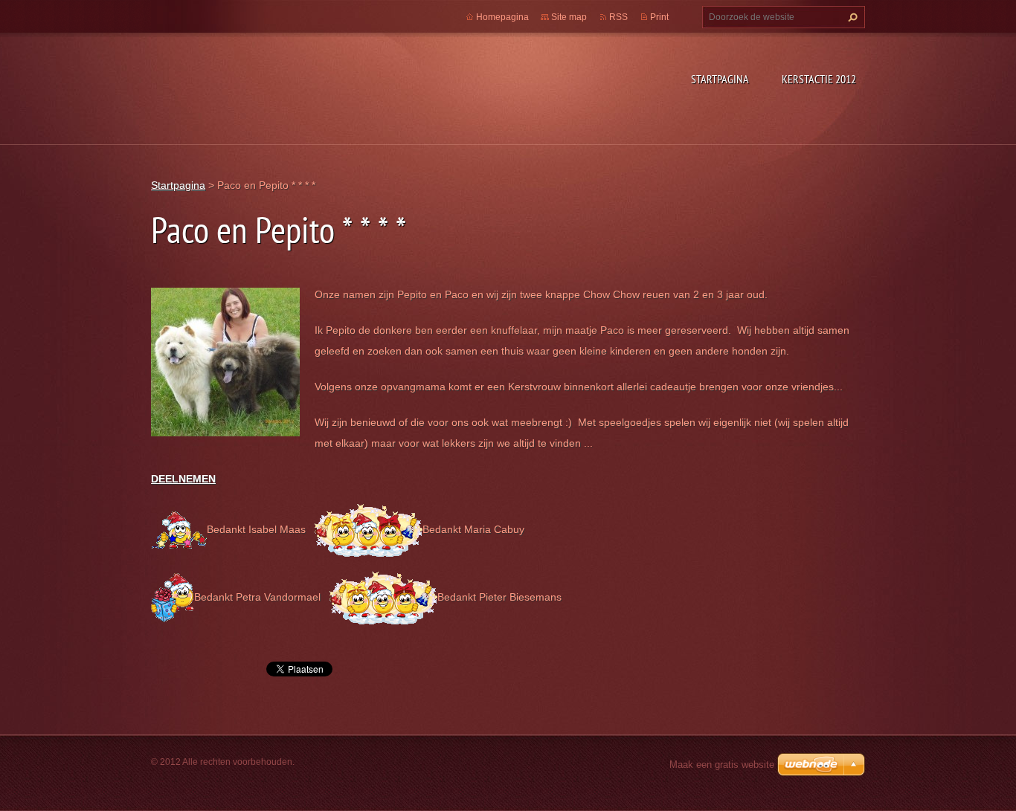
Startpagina (720, 78)
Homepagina (502, 17)
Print (659, 17)
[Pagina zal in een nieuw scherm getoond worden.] (225, 360)
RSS (618, 17)
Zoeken (851, 17)
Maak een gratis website (721, 764)
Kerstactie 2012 (819, 78)
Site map (569, 17)
